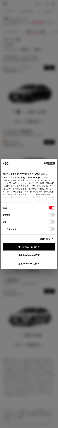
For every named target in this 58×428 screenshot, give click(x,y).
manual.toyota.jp (36, 177)
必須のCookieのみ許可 (28, 263)
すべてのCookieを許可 (28, 247)
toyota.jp (21, 177)
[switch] (52, 215)
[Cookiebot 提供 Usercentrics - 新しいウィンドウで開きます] (43, 163)
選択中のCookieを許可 (28, 255)
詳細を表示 (45, 239)
